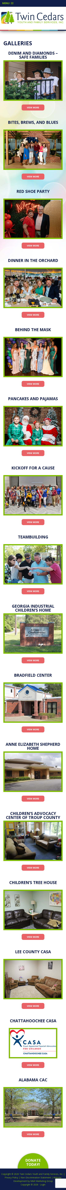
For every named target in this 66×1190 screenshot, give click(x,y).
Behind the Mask (33, 329)
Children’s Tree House (33, 882)
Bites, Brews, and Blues (33, 122)
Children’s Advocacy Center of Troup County (33, 815)
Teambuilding (33, 537)
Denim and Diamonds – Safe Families (33, 55)
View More (33, 107)
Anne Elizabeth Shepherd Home (33, 746)
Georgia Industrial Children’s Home (33, 608)
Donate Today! (33, 1162)
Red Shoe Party (33, 191)
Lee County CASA (33, 951)
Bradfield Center (33, 675)
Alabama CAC (33, 1080)
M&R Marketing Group (41, 1181)
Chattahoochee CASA (33, 1021)
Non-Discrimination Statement (36, 1177)
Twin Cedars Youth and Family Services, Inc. (32, 17)
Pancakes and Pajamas (33, 398)
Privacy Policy (11, 1177)
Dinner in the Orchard (33, 260)
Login (42, 1184)
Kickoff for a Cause (33, 468)
